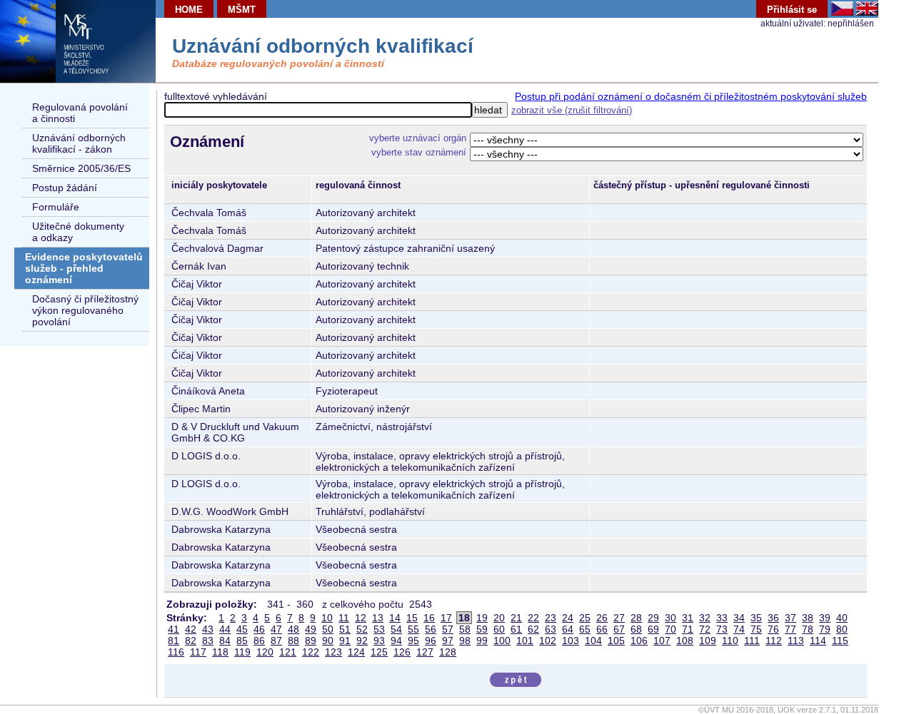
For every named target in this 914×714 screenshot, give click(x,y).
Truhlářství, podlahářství (370, 511)
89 (310, 640)
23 (550, 617)
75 (756, 629)
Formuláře (55, 207)
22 (533, 617)
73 (722, 629)
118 (220, 652)
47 (276, 629)
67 (619, 629)
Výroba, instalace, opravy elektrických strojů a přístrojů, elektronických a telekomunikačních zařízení (440, 461)
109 (707, 640)
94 (396, 640)
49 (310, 629)
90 (327, 640)
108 (684, 640)
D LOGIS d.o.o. (206, 455)
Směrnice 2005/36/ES (81, 168)
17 (446, 617)
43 (208, 629)
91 (345, 640)
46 (259, 629)
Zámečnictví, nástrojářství (374, 426)
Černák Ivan (198, 266)
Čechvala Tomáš (208, 212)
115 (840, 640)
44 (225, 629)
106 (639, 640)
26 (602, 617)
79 (824, 629)
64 (567, 629)
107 (662, 640)
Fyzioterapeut (347, 391)
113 (796, 640)
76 (773, 629)
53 (379, 629)
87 (276, 640)
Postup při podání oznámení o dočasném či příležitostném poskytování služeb (691, 96)
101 (524, 640)
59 (482, 629)
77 (790, 629)
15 (412, 617)
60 (499, 629)
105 (616, 640)
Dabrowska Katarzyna (221, 529)
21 (516, 617)
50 (327, 629)
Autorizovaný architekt (366, 212)
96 (430, 640)
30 (670, 617)
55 (413, 629)
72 (704, 629)
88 (293, 640)
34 (739, 617)
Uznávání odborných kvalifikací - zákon (79, 143)
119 (242, 652)
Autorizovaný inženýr (363, 408)
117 (198, 652)
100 (502, 640)
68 (636, 629)
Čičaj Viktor (196, 284)
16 (429, 617)
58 (465, 629)
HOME (189, 9)
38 (807, 617)
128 (447, 652)
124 (356, 652)
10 (327, 617)
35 (756, 617)
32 (704, 617)
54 (396, 629)
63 (550, 629)
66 (602, 629)
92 (362, 640)
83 (208, 640)
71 (687, 629)
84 (225, 640)
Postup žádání (64, 187)
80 (842, 629)
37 (790, 617)
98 (465, 640)
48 (293, 629)
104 (593, 640)
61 (516, 629)
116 (176, 652)
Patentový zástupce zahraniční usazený (405, 248)
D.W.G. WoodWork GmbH (229, 511)
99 (482, 640)
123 (333, 652)
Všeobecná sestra (356, 529)
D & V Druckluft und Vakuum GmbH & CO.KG (235, 432)
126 (402, 652)
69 (653, 629)
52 (362, 629)
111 (752, 640)
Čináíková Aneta (208, 391)
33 (722, 617)
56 (430, 629)
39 (824, 617)
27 (619, 617)
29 (653, 617)
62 (533, 629)
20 (499, 617)
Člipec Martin (201, 408)
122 (310, 652)
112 (773, 640)
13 (377, 617)
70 (670, 629)
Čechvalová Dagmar (217, 248)
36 (773, 617)
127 (424, 652)
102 (547, 640)
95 (413, 640)
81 (173, 640)
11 (343, 617)
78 (807, 629)
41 (173, 629)
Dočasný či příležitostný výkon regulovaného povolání (85, 310)
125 (379, 652)
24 (567, 617)
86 (259, 640)
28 (636, 617)
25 (585, 617)
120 (264, 652)
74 (739, 629)
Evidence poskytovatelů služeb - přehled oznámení (84, 268)
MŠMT (242, 9)
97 (447, 640)
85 (242, 640)
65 (585, 629)
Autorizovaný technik (362, 266)
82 (190, 640)
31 (687, 617)
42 (190, 629)
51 (345, 629)
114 (818, 640)
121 (287, 652)
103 (570, 640)
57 (447, 629)
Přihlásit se (792, 9)
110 (730, 640)
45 (242, 629)
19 (482, 617)
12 (360, 617)
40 (842, 617)
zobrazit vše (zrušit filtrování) (571, 110)
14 (395, 617)
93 (379, 640)
